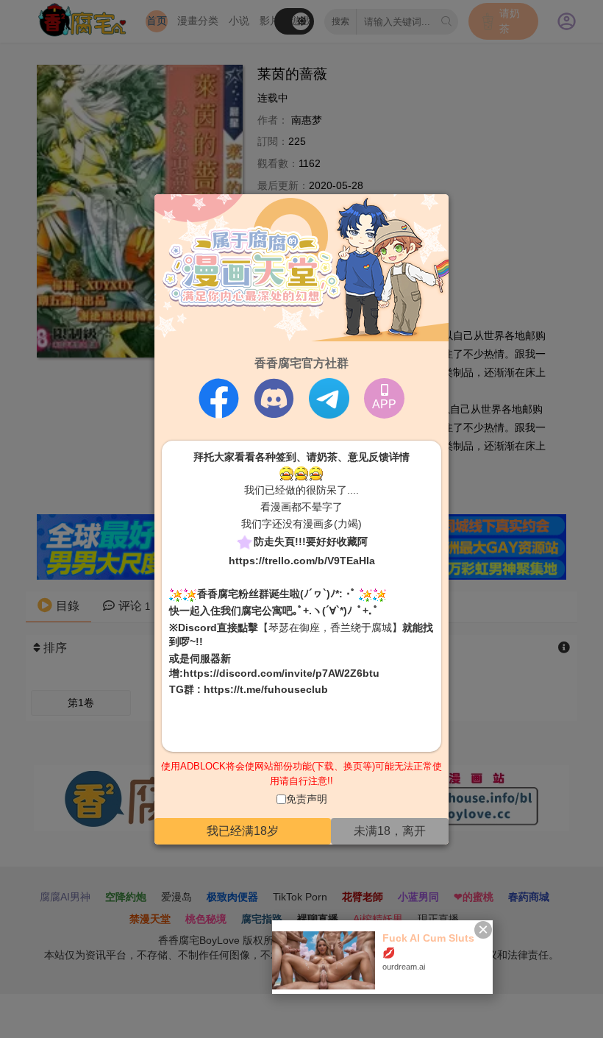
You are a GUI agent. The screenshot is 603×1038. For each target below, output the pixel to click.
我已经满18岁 (243, 831)
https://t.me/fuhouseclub (266, 689)
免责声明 (306, 799)
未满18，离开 (390, 831)
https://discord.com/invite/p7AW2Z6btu (281, 672)
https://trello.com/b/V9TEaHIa (302, 560)
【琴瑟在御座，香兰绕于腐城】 (330, 627)
